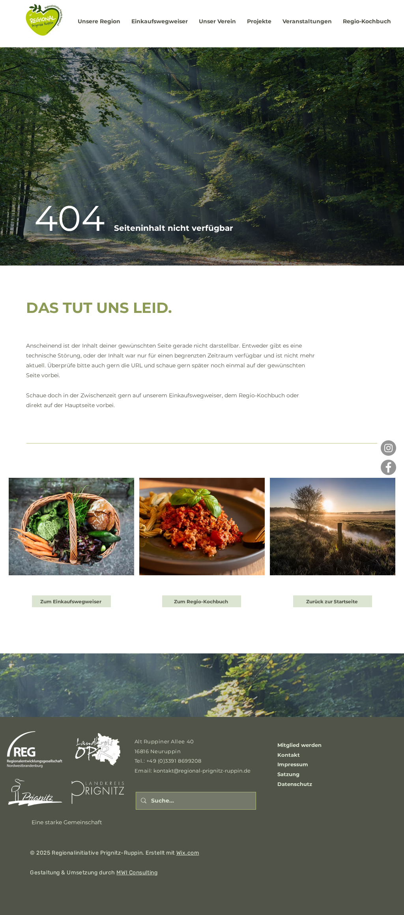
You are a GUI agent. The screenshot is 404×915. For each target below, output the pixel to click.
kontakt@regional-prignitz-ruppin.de (202, 770)
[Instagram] (388, 448)
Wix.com (187, 853)
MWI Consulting (136, 872)
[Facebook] (388, 467)
